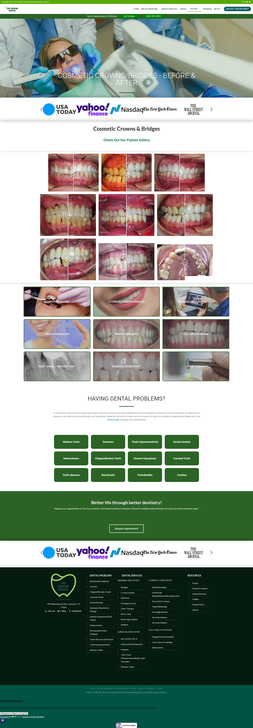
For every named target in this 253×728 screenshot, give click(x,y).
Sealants (124, 624)
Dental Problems (149, 9)
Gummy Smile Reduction (132, 644)
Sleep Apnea (157, 647)
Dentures (125, 598)
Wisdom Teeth (127, 667)
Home (136, 9)
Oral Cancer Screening (162, 642)
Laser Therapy (127, 608)
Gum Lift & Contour (161, 601)
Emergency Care (128, 603)
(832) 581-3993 (153, 16)
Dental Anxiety (96, 602)
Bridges (124, 587)
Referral (207, 9)
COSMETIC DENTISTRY (160, 580)
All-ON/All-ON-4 (129, 639)
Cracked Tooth (96, 597)
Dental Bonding (159, 587)
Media (183, 9)
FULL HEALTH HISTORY (160, 630)
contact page (113, 419)
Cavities (93, 586)
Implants (125, 649)
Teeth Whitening (159, 606)
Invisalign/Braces (160, 612)
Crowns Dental (127, 592)
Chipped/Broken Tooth (100, 592)
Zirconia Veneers (159, 622)
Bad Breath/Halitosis (99, 581)
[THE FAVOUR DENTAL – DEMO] (15, 9)
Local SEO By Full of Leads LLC (154, 692)
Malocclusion (96, 625)
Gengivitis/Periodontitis (163, 637)
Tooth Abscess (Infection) (101, 639)
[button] (41, 109)
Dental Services (169, 9)
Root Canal (126, 614)
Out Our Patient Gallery (131, 140)
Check (108, 140)
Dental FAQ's (198, 604)
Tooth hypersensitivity (100, 644)
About (217, 9)
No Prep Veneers (159, 617)
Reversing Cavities (129, 619)
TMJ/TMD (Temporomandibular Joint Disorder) (133, 658)
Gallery (194, 9)
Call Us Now (129, 16)
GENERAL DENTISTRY (128, 580)
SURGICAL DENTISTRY (129, 632)
